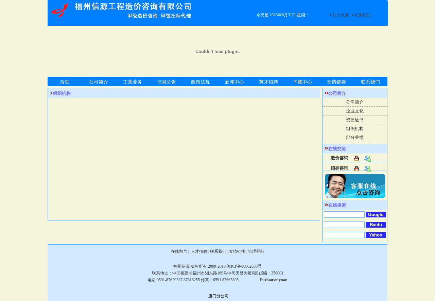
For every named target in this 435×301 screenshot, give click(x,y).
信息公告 (166, 82)
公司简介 (98, 82)
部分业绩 (355, 137)
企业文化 (355, 110)
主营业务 (132, 82)
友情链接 (336, 82)
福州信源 (181, 266)
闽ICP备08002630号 (244, 266)
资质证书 (355, 119)
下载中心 (302, 82)
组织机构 (355, 128)
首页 (64, 82)
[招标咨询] (355, 166)
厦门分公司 (218, 296)
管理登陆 (256, 251)
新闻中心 (234, 82)
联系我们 (362, 15)
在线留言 (179, 251)
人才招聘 (198, 251)
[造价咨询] (355, 156)
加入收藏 (340, 15)
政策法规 (200, 82)
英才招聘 (268, 82)
